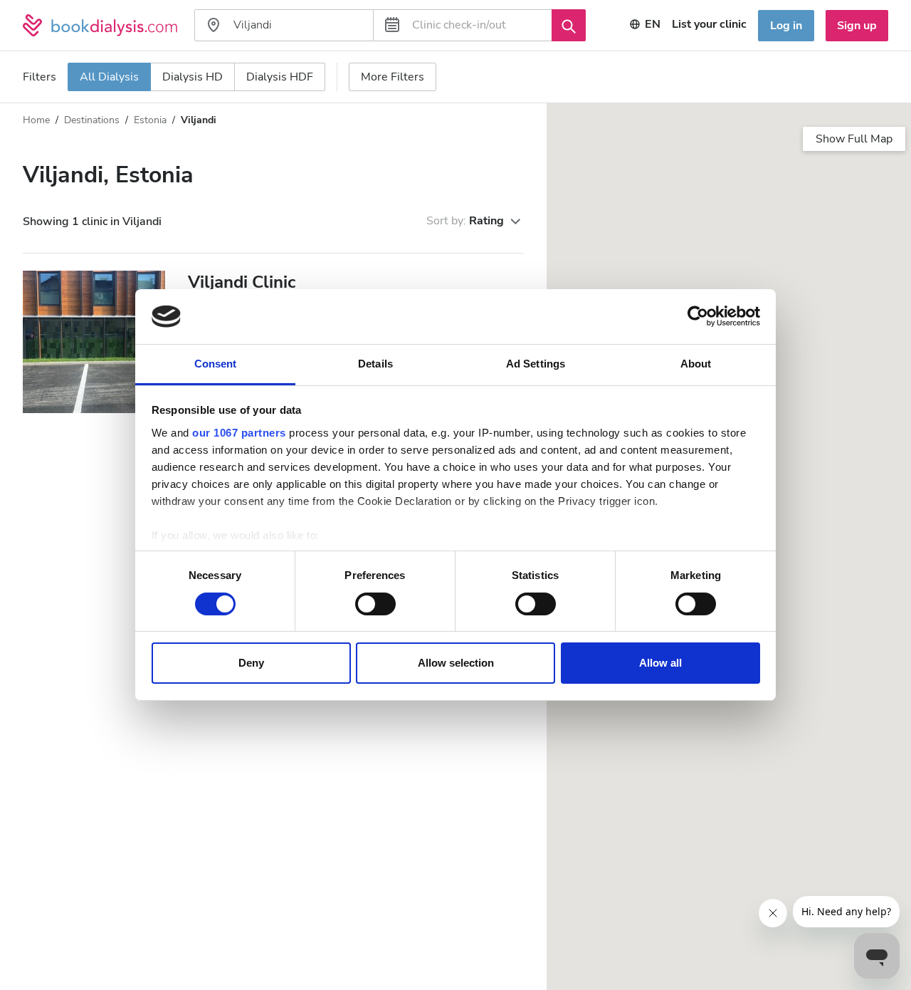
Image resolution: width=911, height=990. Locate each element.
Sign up (857, 25)
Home (36, 120)
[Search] (569, 25)
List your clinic (709, 24)
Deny (251, 663)
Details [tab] (375, 364)
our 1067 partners (239, 433)
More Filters (392, 77)
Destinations (92, 120)
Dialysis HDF (279, 77)
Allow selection (456, 663)
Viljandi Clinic (241, 282)
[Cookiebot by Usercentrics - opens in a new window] (698, 316)
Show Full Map (854, 139)
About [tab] (696, 364)
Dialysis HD (192, 77)
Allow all (660, 663)
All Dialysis (109, 77)
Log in (786, 25)
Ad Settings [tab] (535, 364)
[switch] (375, 604)
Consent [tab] (215, 364)
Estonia (150, 120)
